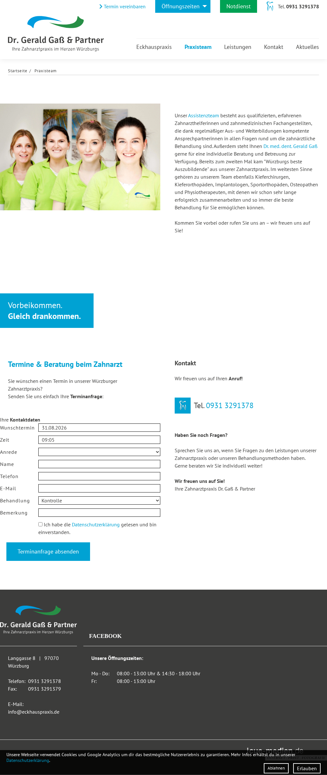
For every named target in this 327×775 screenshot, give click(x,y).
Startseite (17, 71)
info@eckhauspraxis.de (33, 712)
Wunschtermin (17, 427)
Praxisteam (198, 46)
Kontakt (273, 46)
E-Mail (8, 488)
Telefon (9, 476)
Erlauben (307, 768)
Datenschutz (19, 528)
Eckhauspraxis (154, 46)
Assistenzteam (203, 115)
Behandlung (15, 500)
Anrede (8, 452)
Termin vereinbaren (124, 6)
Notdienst (238, 6)
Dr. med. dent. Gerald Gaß (290, 146)
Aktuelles (307, 46)
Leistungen (237, 46)
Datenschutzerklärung (96, 524)
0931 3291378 (302, 6)
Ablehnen (276, 768)
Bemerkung (14, 512)
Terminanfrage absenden (48, 551)
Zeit (4, 440)
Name (7, 464)
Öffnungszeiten (181, 6)
